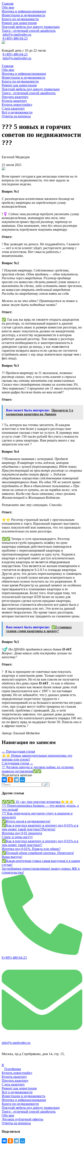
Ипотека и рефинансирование (24, 1100)
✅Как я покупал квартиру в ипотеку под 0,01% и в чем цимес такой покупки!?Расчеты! (40, 827)
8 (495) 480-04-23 (15, 38)
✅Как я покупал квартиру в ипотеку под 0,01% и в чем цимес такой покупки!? (40, 843)
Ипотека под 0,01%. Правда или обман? (31, 849)
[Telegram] (16, 779)
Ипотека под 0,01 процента (22, 833)
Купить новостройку (17, 1073)
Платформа (12, 1069)
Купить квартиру (14, 1076)
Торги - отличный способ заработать (29, 1111)
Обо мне (8, 1115)
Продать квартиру (15, 1080)
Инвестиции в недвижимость (23, 1096)
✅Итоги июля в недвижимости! (26, 821)
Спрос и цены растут (17, 837)
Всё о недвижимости (17, 1092)
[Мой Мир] (22, 779)
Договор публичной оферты (22, 1119)
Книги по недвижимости (20, 1104)
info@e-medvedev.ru (17, 34)
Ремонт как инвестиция (19, 1088)
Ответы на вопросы (16, 1123)
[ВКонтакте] (4, 779)
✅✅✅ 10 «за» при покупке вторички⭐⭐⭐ (37, 802)
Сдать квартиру (13, 1084)
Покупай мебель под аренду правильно (31, 1107)
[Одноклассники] (10, 779)
